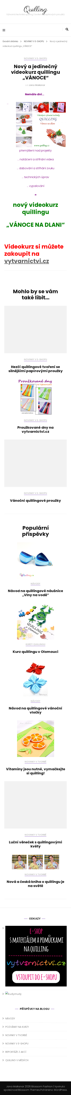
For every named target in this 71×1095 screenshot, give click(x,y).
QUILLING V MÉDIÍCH (16, 1060)
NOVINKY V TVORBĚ (35, 761)
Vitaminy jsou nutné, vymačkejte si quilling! (35, 771)
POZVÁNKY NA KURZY (17, 1027)
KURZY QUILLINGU (35, 644)
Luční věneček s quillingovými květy (35, 844)
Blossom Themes (29, 1090)
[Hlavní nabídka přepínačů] (5, 30)
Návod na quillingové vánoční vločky (35, 710)
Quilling (35, 9)
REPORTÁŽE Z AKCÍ (15, 1052)
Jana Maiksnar (37, 85)
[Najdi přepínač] (67, 29)
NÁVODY (35, 583)
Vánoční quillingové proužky (35, 500)
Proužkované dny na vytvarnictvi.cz (35, 429)
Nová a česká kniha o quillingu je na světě (35, 883)
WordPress (60, 1090)
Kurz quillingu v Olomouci (35, 651)
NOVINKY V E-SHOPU (35, 58)
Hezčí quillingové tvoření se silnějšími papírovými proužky (35, 368)
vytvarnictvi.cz (26, 261)
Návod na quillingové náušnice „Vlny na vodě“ (35, 592)
